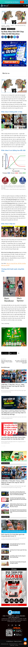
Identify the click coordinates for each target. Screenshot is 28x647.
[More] (18, 353)
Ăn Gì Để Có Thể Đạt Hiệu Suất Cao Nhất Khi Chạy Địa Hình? (21, 361)
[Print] (11, 37)
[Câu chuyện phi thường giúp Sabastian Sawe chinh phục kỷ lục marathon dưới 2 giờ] (5, 512)
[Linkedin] (5, 37)
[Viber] (17, 37)
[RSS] (15, 625)
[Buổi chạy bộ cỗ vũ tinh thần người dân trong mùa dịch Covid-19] (14, 526)
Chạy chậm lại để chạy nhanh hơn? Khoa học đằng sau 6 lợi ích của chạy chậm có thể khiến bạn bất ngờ (13, 412)
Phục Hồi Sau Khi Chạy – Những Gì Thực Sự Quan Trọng (6, 361)
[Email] (8, 37)
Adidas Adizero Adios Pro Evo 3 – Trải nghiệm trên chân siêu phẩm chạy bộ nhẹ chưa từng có (18, 505)
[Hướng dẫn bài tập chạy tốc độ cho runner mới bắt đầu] (5, 546)
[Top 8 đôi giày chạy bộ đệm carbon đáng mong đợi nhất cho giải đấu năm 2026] (14, 429)
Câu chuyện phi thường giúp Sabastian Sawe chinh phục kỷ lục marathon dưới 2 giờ (18, 511)
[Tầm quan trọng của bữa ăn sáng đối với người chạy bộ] (5, 563)
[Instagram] (12, 625)
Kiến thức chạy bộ (11, 28)
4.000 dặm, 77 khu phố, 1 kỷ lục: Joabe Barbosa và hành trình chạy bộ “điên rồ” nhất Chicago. (13, 386)
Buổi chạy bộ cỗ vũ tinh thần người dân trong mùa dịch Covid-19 (12, 535)
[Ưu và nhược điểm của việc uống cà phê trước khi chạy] (5, 558)
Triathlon (7, 25)
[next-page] (4, 446)
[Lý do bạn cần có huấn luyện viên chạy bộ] (5, 552)
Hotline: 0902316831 (20, 616)
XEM (22, 2)
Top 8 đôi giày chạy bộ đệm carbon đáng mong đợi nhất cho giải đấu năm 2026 (13, 438)
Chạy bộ (12, 25)
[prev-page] (2, 446)
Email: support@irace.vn (14, 617)
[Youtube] (19, 625)
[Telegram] (14, 37)
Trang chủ (3, 25)
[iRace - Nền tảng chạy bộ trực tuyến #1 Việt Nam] (4, 5)
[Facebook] (2, 37)
